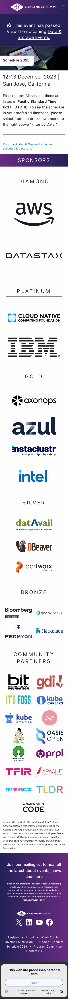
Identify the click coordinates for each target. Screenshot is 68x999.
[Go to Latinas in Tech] (49, 719)
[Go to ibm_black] (34, 348)
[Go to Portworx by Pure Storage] (34, 568)
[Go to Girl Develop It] (49, 683)
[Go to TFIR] (18, 773)
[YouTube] (39, 922)
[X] (18, 922)
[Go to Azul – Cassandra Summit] (34, 426)
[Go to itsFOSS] (18, 701)
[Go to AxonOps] (34, 401)
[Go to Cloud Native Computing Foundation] (34, 318)
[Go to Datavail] (34, 526)
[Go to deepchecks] (49, 614)
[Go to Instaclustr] (34, 451)
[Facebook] (49, 922)
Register (13, 937)
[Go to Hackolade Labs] (49, 632)
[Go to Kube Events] (18, 719)
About (30, 937)
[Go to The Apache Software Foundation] (49, 773)
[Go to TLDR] (49, 790)
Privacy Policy (38, 900)
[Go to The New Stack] (18, 790)
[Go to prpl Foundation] (49, 755)
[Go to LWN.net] (18, 737)
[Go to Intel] (33, 477)
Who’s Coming (50, 937)
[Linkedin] (29, 922)
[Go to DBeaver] (34, 547)
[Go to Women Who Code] (34, 808)
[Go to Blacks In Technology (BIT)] (18, 683)
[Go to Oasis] (49, 737)
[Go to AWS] (33, 215)
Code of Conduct (51, 942)
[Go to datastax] (34, 257)
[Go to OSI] (18, 755)
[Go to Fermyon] (18, 632)
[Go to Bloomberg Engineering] (18, 614)
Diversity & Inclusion (19, 942)
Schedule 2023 (16, 946)
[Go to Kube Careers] (49, 701)
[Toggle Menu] (63, 7)
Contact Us (34, 951)
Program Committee (48, 946)
